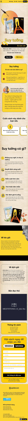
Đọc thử (20, 1)
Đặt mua (25, 1)
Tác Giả (15, 1)
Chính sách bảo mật (7, 406)
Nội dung (11, 1)
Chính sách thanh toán (7, 408)
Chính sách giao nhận (7, 407)
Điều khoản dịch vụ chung (8, 409)
